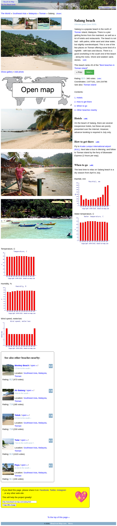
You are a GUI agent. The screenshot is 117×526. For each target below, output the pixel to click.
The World (5, 13)
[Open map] (36, 105)
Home (100, 7)
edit (84, 60)
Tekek (17, 415)
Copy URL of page (9, 505)
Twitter (53, 490)
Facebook (44, 490)
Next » (89, 72)
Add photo (19, 72)
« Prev (79, 72)
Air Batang (20, 390)
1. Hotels (78, 98)
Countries (107, 7)
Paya (17, 465)
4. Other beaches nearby (85, 110)
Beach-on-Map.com (58, 524)
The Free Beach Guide (8, 4)
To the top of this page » (58, 517)
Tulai (17, 440)
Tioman (42, 13)
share (59, 14)
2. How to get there (83, 102)
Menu (114, 7)
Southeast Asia (19, 13)
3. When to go (80, 106)
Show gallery (7, 72)
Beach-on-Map (8, 1)
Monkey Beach (22, 365)
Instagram (61, 490)
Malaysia (33, 13)
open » (34, 365)
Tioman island (90, 85)
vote (99, 79)
